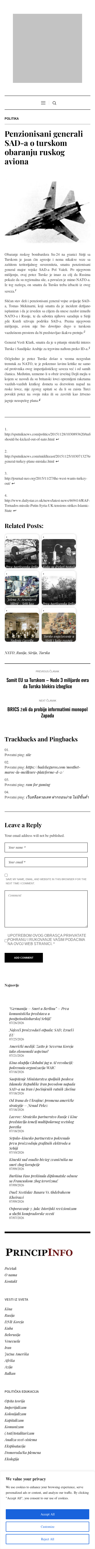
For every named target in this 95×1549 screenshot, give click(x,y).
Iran (8, 1288)
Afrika (10, 1301)
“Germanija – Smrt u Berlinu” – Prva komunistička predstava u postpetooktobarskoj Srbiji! (39, 954)
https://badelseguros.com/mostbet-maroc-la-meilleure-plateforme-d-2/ (42, 710)
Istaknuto (12, 1453)
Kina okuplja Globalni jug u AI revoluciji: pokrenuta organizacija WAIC (41, 1006)
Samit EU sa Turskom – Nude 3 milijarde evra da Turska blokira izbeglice (47, 623)
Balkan (10, 1314)
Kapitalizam (14, 1361)
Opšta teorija (15, 1341)
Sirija (32, 593)
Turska (44, 593)
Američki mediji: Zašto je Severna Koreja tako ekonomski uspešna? (41, 990)
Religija (10, 1459)
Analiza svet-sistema (21, 1380)
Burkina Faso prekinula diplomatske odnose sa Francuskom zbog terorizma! (43, 1119)
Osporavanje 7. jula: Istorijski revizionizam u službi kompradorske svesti (43, 1152)
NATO (10, 593)
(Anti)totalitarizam (19, 1374)
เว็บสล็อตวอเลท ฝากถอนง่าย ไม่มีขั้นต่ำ (57, 737)
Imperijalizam (16, 1348)
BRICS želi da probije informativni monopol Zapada (47, 653)
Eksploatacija (15, 1386)
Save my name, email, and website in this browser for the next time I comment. (46, 822)
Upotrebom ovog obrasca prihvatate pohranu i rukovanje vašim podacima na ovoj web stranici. (47, 880)
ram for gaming (38, 725)
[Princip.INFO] (47, 19)
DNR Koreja (14, 1262)
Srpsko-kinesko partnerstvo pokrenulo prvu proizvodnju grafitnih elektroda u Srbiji (40, 1083)
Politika (12, 59)
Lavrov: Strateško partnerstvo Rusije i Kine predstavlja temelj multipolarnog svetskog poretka (43, 1062)
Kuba (9, 1269)
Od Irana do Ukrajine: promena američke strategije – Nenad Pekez (41, 1044)
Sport (9, 1466)
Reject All (47, 1539)
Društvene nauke (18, 1446)
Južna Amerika (17, 1294)
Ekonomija (13, 1440)
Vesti (8, 1427)
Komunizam (14, 1367)
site (28, 695)
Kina (8, 1249)
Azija (8, 1307)
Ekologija (12, 1399)
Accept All (48, 1514)
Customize (47, 1526)
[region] (47, 1510)
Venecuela (12, 1281)
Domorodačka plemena (23, 1393)
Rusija (21, 593)
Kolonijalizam (15, 1354)
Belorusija (12, 1275)
